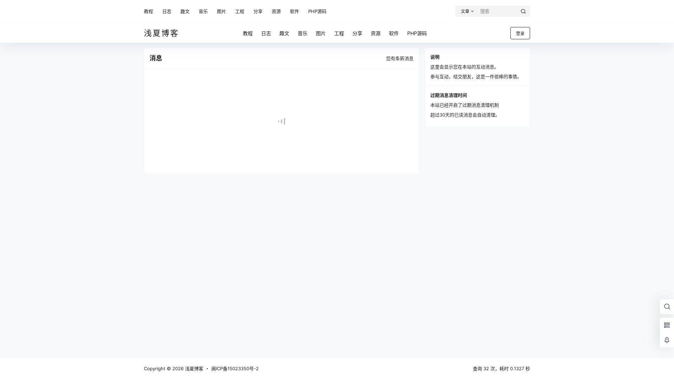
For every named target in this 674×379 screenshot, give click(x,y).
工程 (239, 11)
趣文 (185, 11)
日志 (166, 11)
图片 (221, 11)
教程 (148, 11)
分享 (258, 11)
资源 (276, 11)
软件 (294, 11)
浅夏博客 (193, 368)
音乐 (203, 11)
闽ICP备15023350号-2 (235, 368)
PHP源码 (317, 11)
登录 (520, 33)
